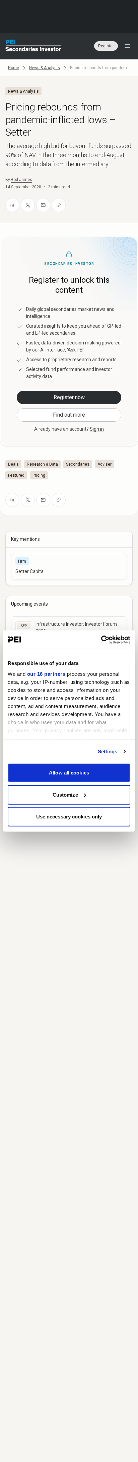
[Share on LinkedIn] (12, 205)
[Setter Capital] (69, 566)
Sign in (97, 429)
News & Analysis (44, 67)
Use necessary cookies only (69, 816)
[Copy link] (59, 205)
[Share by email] (43, 205)
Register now (69, 397)
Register (106, 46)
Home (13, 67)
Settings (108, 751)
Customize (65, 794)
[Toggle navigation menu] (127, 46)
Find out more (69, 415)
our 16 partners (46, 673)
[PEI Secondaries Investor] (33, 46)
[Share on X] (28, 205)
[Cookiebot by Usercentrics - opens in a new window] (101, 639)
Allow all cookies (69, 772)
